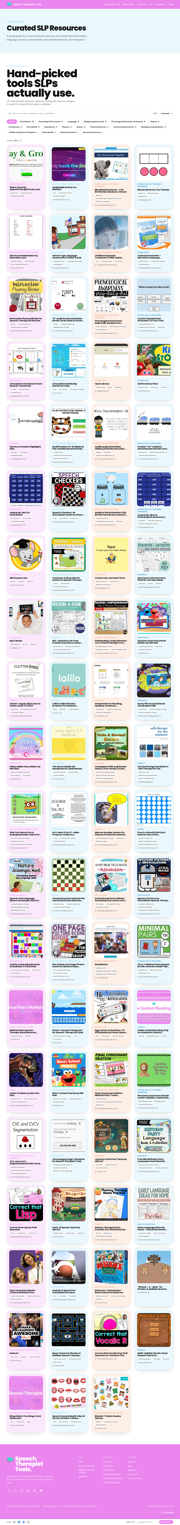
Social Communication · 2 (124, 127)
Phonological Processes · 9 (51, 121)
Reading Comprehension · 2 (153, 127)
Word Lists (142, 4)
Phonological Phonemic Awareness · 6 (128, 121)
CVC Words (108, 1466)
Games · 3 (80, 127)
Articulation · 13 (27, 121)
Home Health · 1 (48, 132)
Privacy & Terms (135, 1478)
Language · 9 (73, 121)
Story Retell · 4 (33, 127)
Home (81, 1462)
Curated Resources (111, 1474)
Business (160, 4)
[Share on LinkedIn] (19, 1522)
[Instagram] (21, 1490)
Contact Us (133, 1474)
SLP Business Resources (113, 1478)
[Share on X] (14, 1522)
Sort (155, 113)
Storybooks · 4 (15, 127)
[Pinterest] (34, 1490)
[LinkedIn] (28, 1490)
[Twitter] (15, 1490)
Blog (171, 4)
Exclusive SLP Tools (111, 4)
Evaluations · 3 (50, 127)
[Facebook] (9, 1490)
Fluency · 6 (154, 121)
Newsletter (132, 1470)
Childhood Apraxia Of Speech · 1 (23, 132)
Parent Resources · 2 (99, 127)
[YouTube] (41, 1490)
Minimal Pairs (128, 4)
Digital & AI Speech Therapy (87, 1471)
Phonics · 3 (67, 127)
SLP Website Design (111, 1482)
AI (150, 4)
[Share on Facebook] (24, 1522)
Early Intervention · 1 (69, 132)
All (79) (12, 121)
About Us (131, 1462)
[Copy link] (28, 1522)
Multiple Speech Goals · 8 (95, 121)
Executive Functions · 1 (93, 132)
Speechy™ (83, 1476)
